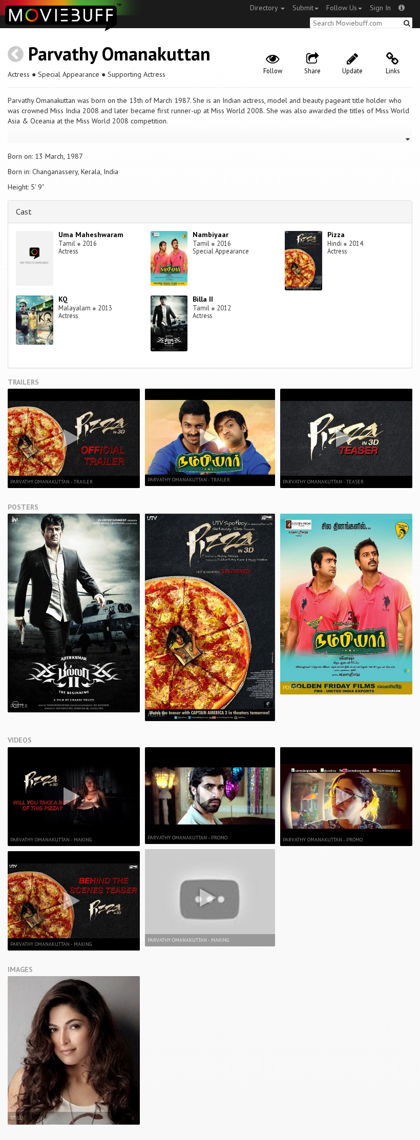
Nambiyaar (210, 234)
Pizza (336, 234)
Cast (24, 211)
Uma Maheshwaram (90, 234)
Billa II (203, 299)
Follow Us (341, 7)
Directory (265, 7)
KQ (63, 299)
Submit (302, 7)
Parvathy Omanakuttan (119, 53)
